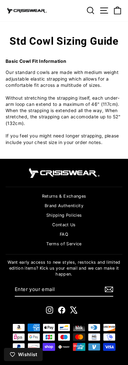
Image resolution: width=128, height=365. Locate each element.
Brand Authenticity (64, 205)
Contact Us (63, 224)
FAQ (64, 234)
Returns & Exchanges (64, 196)
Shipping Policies (64, 215)
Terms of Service (64, 243)
